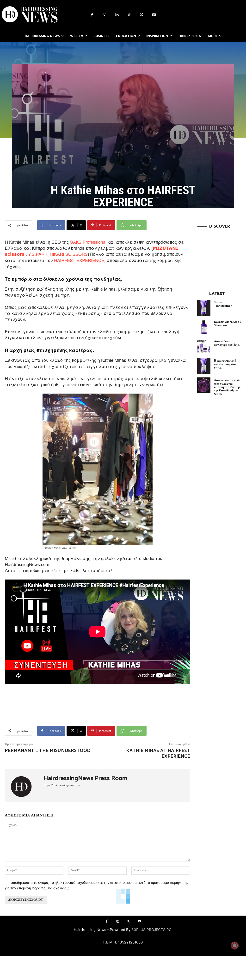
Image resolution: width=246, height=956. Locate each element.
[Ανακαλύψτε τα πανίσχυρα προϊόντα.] (203, 347)
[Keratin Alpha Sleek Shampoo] (203, 327)
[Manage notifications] (235, 945)
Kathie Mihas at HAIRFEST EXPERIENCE (158, 753)
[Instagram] (104, 15)
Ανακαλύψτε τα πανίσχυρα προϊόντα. (227, 343)
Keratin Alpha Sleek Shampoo (227, 324)
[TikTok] (129, 15)
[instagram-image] (219, 254)
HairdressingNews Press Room (86, 778)
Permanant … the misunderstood (47, 751)
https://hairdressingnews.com (62, 785)
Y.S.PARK (37, 254)
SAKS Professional (89, 242)
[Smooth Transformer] (203, 308)
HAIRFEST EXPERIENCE (79, 260)
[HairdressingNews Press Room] (24, 785)
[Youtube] (154, 15)
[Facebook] (92, 15)
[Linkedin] (117, 15)
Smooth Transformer (223, 304)
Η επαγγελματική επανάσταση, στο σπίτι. (225, 364)
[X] (142, 15)
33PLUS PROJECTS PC (151, 929)
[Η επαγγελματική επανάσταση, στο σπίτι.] (203, 366)
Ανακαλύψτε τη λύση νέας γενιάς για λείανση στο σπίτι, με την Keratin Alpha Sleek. (227, 387)
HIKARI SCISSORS (69, 254)
